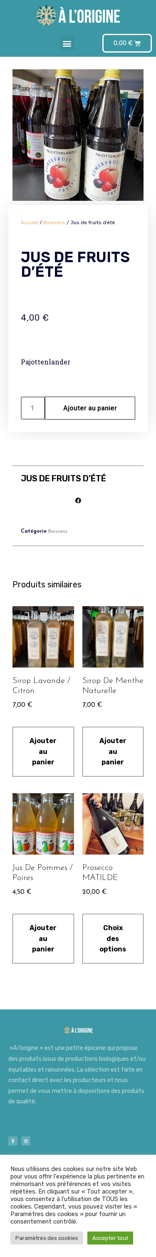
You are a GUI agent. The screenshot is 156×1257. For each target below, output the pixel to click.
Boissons (54, 222)
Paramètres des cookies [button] (46, 1238)
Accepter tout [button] (110, 1238)
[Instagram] (25, 1141)
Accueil (29, 222)
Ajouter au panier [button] (43, 751)
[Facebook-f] (12, 1141)
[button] (67, 43)
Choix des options (112, 938)
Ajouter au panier (90, 408)
